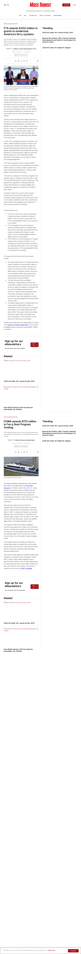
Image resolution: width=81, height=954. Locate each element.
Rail (25, 15)
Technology (33, 15)
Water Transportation (11, 23)
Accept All (73, 950)
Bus (20, 15)
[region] (40, 951)
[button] (5, 5)
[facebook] (15, 61)
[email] (27, 61)
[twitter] (21, 61)
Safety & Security (45, 15)
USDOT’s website (26, 568)
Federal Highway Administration (25, 440)
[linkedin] (18, 61)
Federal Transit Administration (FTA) (24, 48)
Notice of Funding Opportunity (18, 325)
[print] (38, 61)
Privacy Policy (51, 950)
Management (58, 15)
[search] (8, 5)
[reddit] (24, 61)
